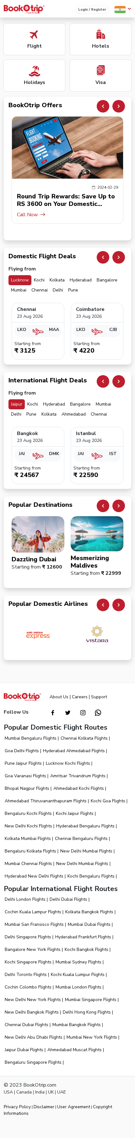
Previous (103, 106)
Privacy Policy (17, 1107)
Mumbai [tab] (18, 290)
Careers (80, 697)
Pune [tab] (73, 290)
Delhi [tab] (58, 290)
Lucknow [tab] (20, 280)
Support (99, 697)
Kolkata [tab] (57, 280)
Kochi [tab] (39, 280)
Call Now (27, 214)
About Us (59, 697)
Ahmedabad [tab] (74, 414)
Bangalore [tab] (107, 280)
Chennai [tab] (39, 290)
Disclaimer (44, 1107)
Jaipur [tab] (16, 404)
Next (118, 106)
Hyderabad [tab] (81, 280)
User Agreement (73, 1107)
